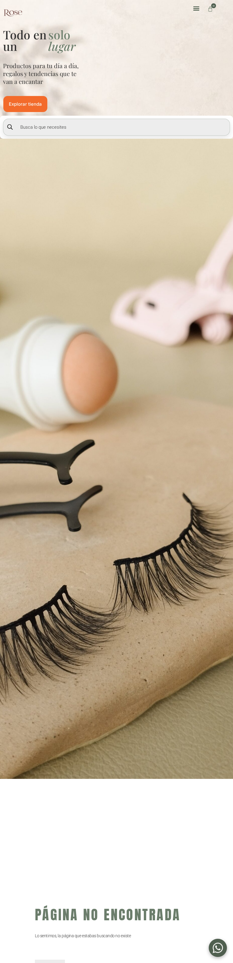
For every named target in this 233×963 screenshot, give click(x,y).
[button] (196, 8)
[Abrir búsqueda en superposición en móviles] (116, 127)
